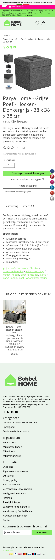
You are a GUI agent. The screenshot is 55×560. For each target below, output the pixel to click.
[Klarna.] (20, 554)
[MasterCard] (25, 554)
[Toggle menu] (49, 23)
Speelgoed (9, 427)
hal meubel (23, 268)
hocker (35, 268)
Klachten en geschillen (15, 515)
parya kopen (10, 278)
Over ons (8, 466)
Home (5, 35)
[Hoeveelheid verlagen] (6, 165)
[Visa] (29, 554)
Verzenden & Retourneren (17, 489)
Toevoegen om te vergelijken (18, 191)
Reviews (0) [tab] (28, 206)
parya (43, 274)
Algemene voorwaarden (16, 471)
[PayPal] (15, 554)
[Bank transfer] (39, 554)
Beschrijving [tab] (11, 206)
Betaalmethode (11, 484)
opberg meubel (29, 274)
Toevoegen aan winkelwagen (27, 173)
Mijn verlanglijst (12, 455)
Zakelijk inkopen (12, 502)
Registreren (9, 442)
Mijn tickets (9, 451)
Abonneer (41, 532)
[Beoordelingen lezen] (12, 147)
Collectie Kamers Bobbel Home (20, 422)
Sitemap (7, 497)
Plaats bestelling (27, 185)
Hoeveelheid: (9, 159)
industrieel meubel (13, 271)
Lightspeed (8, 550)
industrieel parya (35, 271)
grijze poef (9, 268)
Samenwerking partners (16, 506)
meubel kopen (11, 274)
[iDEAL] (11, 554)
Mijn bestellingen (12, 447)
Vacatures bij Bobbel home (18, 511)
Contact (7, 520)
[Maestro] (34, 554)
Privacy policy (10, 480)
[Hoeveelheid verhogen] (12, 165)
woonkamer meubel (37, 278)
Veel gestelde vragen (14, 493)
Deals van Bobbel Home (16, 431)
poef (21, 278)
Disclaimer (8, 475)
